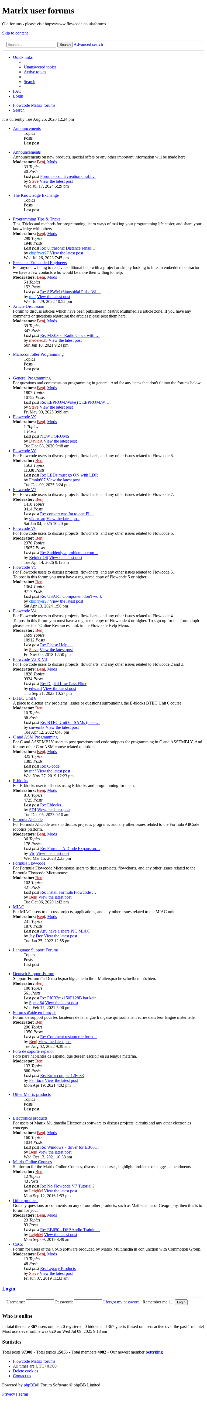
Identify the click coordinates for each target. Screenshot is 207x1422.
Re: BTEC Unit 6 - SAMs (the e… (70, 722)
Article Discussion (28, 306)
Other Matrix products (32, 1094)
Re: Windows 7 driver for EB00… (69, 1147)
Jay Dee (36, 936)
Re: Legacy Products (58, 1268)
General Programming (32, 378)
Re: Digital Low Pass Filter (63, 683)
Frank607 (37, 480)
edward (35, 688)
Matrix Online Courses (32, 1161)
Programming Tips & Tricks (36, 219)
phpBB (30, 1385)
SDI (32, 809)
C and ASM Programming (35, 737)
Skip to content (15, 33)
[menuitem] (40, 67)
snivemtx (36, 727)
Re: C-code (50, 766)
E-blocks (20, 780)
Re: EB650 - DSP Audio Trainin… (70, 1229)
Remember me (155, 1302)
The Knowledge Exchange (36, 195)
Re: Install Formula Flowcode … (68, 892)
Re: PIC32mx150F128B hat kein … (71, 998)
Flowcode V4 (24, 611)
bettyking (154, 1352)
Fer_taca (36, 1080)
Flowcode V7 (24, 489)
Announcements (27, 128)
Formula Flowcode (29, 863)
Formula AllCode (28, 819)
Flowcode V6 (24, 528)
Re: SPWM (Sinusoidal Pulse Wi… (70, 291)
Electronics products (30, 1118)
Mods (52, 162)
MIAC (18, 907)
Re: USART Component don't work (71, 596)
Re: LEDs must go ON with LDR (69, 475)
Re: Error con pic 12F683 (62, 1075)
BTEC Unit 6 (24, 698)
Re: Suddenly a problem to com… (69, 552)
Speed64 (36, 1002)
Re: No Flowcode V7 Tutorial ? (67, 1186)
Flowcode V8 (24, 450)
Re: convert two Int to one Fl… (67, 514)
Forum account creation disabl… (68, 176)
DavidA (36, 441)
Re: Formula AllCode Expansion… (70, 848)
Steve (34, 181)
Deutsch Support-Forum (33, 973)
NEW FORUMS (54, 436)
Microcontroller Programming (38, 354)
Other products (25, 1200)
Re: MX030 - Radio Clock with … (70, 335)
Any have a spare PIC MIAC (65, 931)
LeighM (36, 1191)
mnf (32, 296)
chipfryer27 (39, 253)
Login (8, 1289)
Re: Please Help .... (56, 645)
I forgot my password (121, 1302)
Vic (32, 853)
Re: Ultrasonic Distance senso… (67, 248)
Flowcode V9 (24, 417)
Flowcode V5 (24, 567)
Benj (41, 162)
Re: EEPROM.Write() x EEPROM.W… (74, 402)
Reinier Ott (38, 557)
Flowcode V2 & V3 (30, 659)
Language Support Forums (35, 950)
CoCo (18, 1244)
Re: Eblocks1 (51, 805)
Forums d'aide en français (34, 1012)
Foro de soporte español (33, 1051)
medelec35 (38, 340)
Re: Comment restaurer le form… (68, 1036)
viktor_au (37, 518)
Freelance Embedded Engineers (40, 262)
